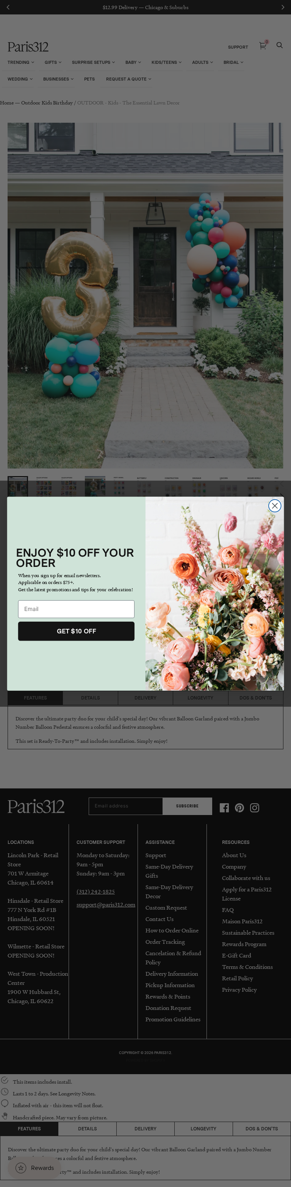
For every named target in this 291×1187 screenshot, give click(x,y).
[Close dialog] (275, 505)
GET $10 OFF (76, 631)
